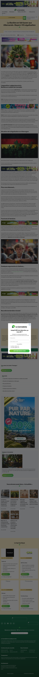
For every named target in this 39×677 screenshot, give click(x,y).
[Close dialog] (30, 324)
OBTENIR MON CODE (19, 351)
